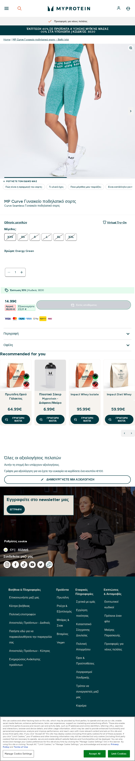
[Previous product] (124, 433)
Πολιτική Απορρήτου (83, 646)
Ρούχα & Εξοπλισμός (64, 608)
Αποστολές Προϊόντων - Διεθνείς (29, 622)
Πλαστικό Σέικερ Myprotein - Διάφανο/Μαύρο (50, 398)
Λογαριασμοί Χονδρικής (84, 674)
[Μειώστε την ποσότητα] (9, 272)
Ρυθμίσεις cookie (15, 541)
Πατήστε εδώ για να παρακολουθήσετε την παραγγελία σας (30, 637)
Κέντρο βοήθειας (19, 605)
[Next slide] (134, 400)
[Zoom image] (131, 48)
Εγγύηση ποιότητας (82, 613)
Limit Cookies (119, 753)
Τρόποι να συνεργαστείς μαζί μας (87, 691)
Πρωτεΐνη (63, 597)
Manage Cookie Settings (18, 753)
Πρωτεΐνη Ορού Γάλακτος (16, 396)
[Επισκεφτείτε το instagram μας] (7, 564)
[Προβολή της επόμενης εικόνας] (131, 111)
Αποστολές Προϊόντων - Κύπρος (29, 650)
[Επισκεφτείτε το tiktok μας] (23, 564)
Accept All (94, 753)
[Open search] (19, 8)
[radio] (10, 237)
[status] (15, 272)
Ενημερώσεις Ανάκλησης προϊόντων (24, 662)
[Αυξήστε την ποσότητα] (21, 272)
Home (7, 39)
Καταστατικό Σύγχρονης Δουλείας (83, 630)
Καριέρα (81, 705)
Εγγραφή (16, 509)
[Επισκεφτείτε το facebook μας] (15, 564)
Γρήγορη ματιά (18, 419)
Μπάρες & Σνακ (63, 622)
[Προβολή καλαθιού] (128, 8)
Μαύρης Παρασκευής (112, 632)
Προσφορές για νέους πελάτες (113, 646)
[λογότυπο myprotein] (69, 8)
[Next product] (131, 433)
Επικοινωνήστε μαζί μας (24, 597)
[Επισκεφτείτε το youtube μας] (32, 564)
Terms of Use (21, 747)
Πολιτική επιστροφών (22, 614)
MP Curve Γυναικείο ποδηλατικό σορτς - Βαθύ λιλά (40, 39)
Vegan (61, 642)
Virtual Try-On (117, 222)
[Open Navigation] (6, 8)
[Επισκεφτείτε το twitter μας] (40, 564)
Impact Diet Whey (119, 394)
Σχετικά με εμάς (85, 601)
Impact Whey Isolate (85, 394)
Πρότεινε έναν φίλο (113, 618)
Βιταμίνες (62, 633)
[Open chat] (49, 564)
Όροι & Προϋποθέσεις (85, 660)
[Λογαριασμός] (119, 8)
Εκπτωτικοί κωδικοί (111, 604)
